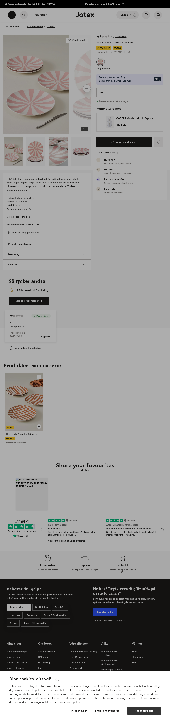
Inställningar (79, 710)
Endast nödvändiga (107, 710)
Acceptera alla (144, 710)
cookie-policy (72, 702)
